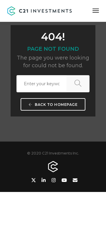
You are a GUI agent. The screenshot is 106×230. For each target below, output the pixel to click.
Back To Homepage (56, 104)
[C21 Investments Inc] (40, 10)
